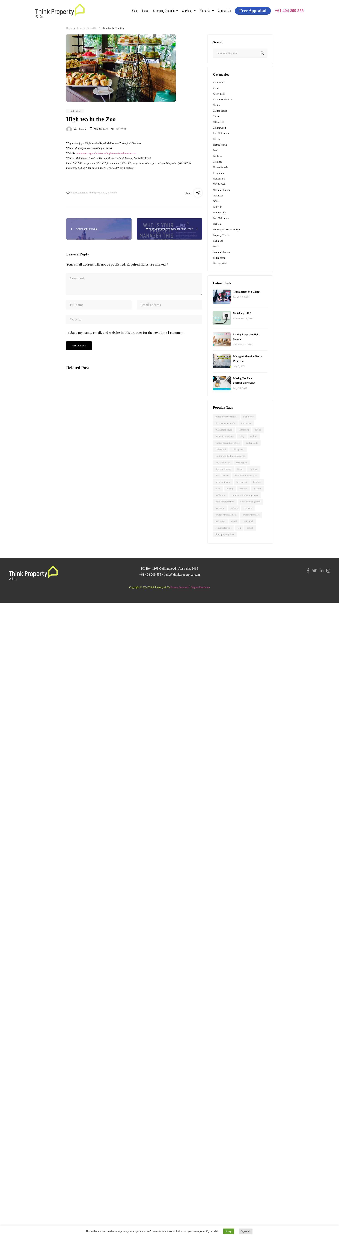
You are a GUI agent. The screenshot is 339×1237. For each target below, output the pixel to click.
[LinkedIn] (321, 570)
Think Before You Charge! (247, 291)
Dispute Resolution (200, 587)
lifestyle (243, 488)
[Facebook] (308, 570)
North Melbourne (221, 190)
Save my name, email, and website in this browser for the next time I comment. (127, 332)
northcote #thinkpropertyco (245, 495)
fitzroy (240, 469)
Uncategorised (220, 263)
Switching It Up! (242, 313)
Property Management (226, 514)
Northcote (218, 195)
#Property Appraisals (225, 423)
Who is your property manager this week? (97, 526)
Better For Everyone (225, 436)
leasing (230, 488)
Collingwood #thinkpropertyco (230, 456)
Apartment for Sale (222, 99)
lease (218, 488)
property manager (251, 514)
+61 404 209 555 (150, 574)
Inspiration (218, 173)
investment (241, 482)
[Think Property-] (60, 11)
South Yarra (219, 258)
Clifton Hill (221, 449)
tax (239, 527)
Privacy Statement (180, 587)
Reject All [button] (245, 1231)
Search (262, 53)
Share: (188, 193)
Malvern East (219, 178)
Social (216, 246)
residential (248, 521)
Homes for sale (220, 167)
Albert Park (219, 94)
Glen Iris (217, 161)
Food (215, 150)
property (248, 508)
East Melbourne (221, 133)
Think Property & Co (225, 534)
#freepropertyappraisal (226, 416)
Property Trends (221, 235)
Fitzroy (216, 139)
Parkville (75, 111)
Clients (216, 116)
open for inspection (225, 501)
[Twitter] (314, 570)
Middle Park (219, 184)
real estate (220, 521)
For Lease (218, 156)
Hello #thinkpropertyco (246, 475)
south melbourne (224, 527)
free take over (222, 475)
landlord (257, 482)
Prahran (217, 224)
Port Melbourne (221, 218)
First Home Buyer (223, 469)
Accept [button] (228, 1231)
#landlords (248, 416)
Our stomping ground (250, 501)
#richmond (246, 423)
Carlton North (220, 111)
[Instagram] (328, 570)
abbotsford (244, 429)
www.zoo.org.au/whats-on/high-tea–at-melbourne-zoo (106, 153)
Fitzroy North (220, 144)
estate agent (242, 462)
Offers (216, 201)
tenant (250, 527)
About (216, 88)
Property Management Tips (226, 229)
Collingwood (219, 127)
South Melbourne (221, 252)
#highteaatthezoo (79, 192)
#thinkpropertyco (97, 192)
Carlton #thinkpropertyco (228, 442)
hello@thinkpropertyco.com (182, 574)
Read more (73, 464)
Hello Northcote (223, 482)
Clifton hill (218, 122)
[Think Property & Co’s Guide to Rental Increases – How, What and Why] (99, 397)
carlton (253, 436)
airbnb (258, 429)
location (257, 488)
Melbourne (221, 495)
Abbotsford (75, 414)
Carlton (216, 105)
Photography (219, 212)
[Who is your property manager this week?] (99, 493)
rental (234, 521)
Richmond (218, 241)
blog (242, 436)
